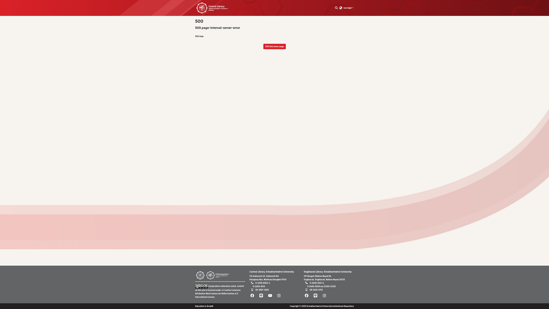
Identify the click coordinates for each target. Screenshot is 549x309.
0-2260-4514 (259, 286)
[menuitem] (341, 8)
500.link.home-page (274, 46)
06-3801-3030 (262, 289)
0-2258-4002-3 (262, 283)
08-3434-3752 (316, 289)
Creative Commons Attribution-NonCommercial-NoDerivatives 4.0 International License (218, 293)
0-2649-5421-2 (317, 283)
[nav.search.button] (336, 8)
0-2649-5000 (313, 286)
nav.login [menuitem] (348, 7)
